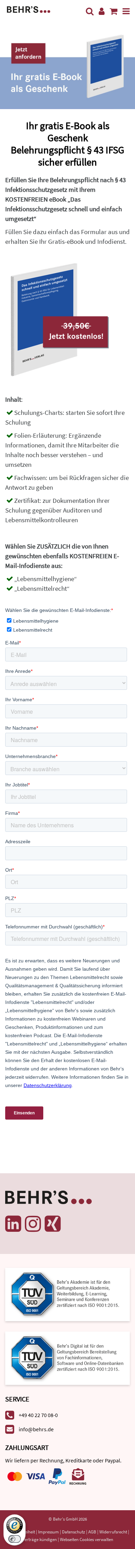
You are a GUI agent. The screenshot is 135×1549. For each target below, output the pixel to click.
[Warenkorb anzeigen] (113, 11)
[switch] (14, 1539)
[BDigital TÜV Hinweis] (67, 1294)
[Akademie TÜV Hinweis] (67, 1355)
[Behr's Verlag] (28, 9)
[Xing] (53, 1223)
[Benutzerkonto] (102, 11)
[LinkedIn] (13, 1223)
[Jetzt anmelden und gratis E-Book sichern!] (67, 66)
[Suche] (89, 11)
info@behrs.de (36, 1429)
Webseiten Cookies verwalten (86, 1539)
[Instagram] (33, 1223)
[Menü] (126, 11)
